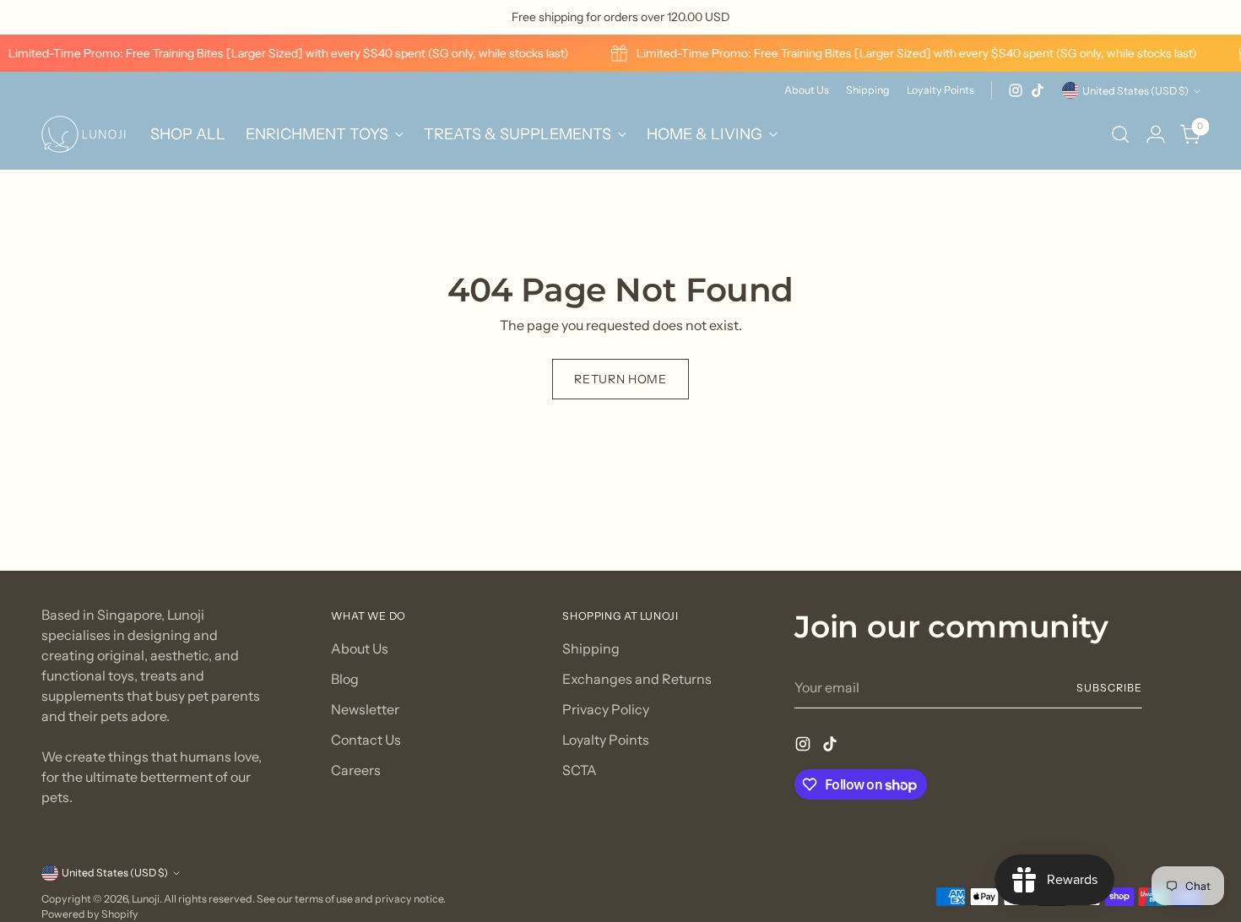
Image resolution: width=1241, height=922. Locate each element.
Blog (345, 678)
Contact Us (366, 739)
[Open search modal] (1120, 134)
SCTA (579, 770)
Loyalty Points (605, 739)
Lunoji (146, 898)
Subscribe (1108, 687)
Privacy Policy (605, 709)
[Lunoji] (83, 134)
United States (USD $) (1135, 90)
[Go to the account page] (1156, 134)
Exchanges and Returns (637, 678)
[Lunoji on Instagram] (1015, 90)
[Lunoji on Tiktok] (1037, 90)
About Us (359, 648)
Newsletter (365, 709)
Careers (356, 770)
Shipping (591, 648)
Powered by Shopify (89, 914)
